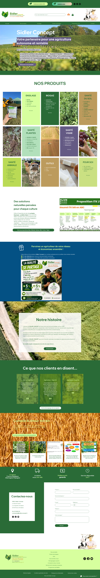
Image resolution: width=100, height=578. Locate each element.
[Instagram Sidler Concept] (74, 4)
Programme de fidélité (54, 567)
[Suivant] (92, 48)
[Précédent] (7, 48)
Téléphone (75, 502)
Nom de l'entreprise (59, 496)
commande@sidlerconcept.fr (19, 513)
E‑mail (56, 502)
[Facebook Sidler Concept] (77, 4)
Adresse (57, 508)
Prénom (57, 489)
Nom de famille (76, 489)
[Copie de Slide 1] (50, 67)
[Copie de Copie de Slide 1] (49, 67)
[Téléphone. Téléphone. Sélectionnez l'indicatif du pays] (75, 505)
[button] (73, 14)
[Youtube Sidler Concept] (80, 4)
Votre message (58, 515)
